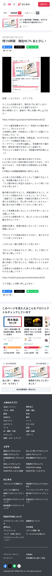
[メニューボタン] (4, 4)
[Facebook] (5, 566)
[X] (10, 566)
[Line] (14, 566)
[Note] (19, 566)
